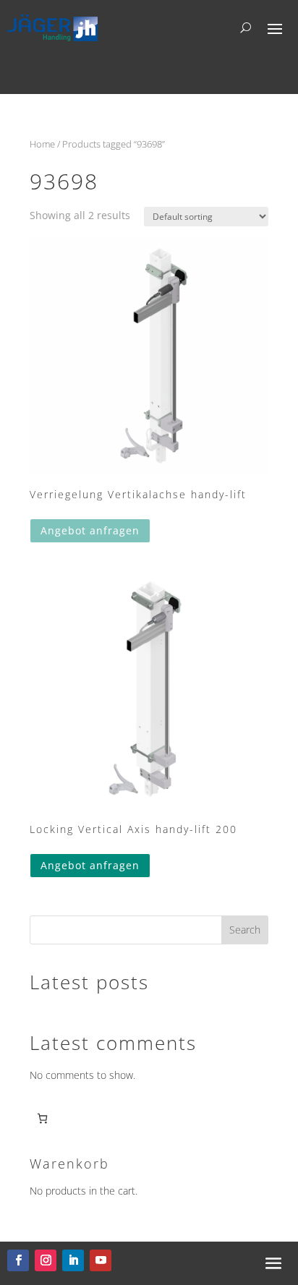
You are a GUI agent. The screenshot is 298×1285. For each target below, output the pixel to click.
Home (42, 143)
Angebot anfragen (90, 530)
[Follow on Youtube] (100, 1260)
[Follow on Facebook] (18, 1260)
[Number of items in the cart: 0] (42, 1118)
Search (244, 929)
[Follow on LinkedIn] (73, 1260)
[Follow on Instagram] (45, 1260)
